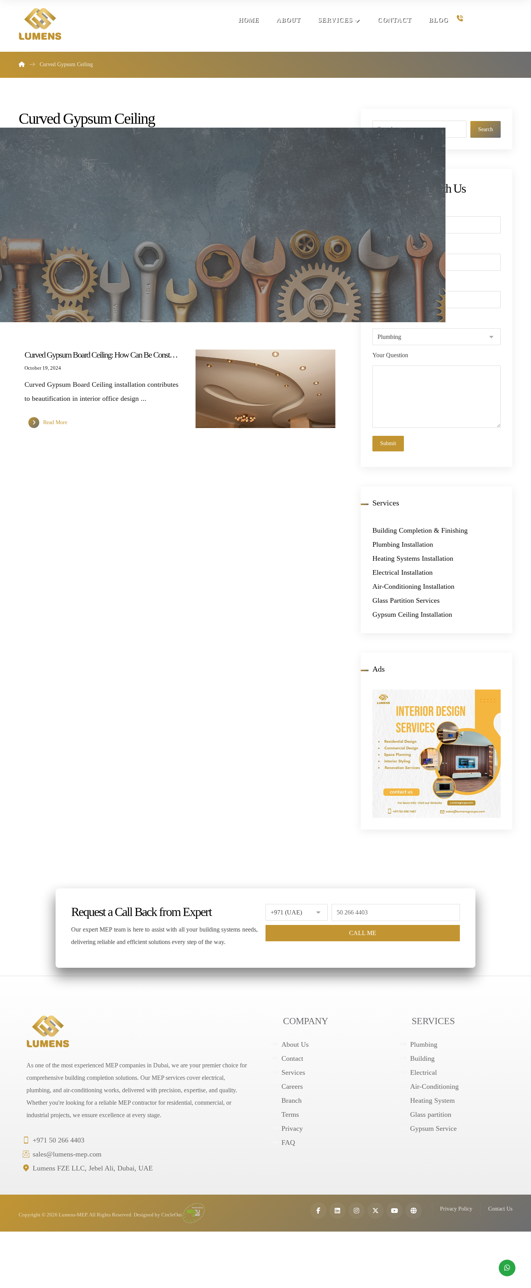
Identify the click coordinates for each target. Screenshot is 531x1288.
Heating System (432, 1100)
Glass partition (430, 1114)
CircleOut (171, 1215)
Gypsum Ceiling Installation (412, 614)
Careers (292, 1086)
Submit (388, 443)
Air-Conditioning (434, 1086)
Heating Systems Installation (412, 558)
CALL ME (362, 933)
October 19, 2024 (42, 368)
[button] (318, 1210)
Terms (290, 1114)
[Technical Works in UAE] (40, 24)
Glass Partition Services (406, 600)
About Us (295, 1044)
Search (485, 129)
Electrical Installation (402, 572)
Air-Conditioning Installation (413, 586)
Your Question (390, 355)
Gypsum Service (433, 1128)
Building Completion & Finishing (420, 530)
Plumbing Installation (402, 544)
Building (422, 1058)
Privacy (292, 1128)
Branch (291, 1100)
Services (293, 1072)
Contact (292, 1058)
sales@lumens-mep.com (67, 1154)
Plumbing (423, 1044)
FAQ (288, 1142)
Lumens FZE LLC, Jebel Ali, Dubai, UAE (93, 1168)
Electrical (423, 1072)
